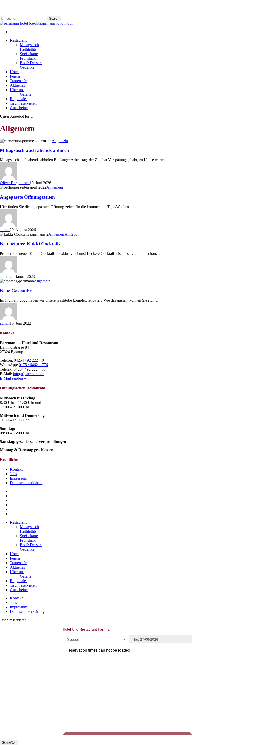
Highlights (28, 531)
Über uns (17, 572)
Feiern (15, 558)
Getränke (27, 549)
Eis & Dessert (31, 545)
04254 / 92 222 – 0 (29, 360)
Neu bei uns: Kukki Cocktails (30, 243)
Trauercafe (18, 563)
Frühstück (28, 540)
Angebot (71, 234)
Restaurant (18, 522)
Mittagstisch (29, 527)
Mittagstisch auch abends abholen (34, 150)
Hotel (14, 554)
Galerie (25, 576)
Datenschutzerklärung (27, 483)
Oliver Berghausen (15, 183)
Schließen (9, 742)
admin (5, 230)
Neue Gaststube (16, 290)
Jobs (13, 474)
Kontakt (16, 469)
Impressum (18, 478)
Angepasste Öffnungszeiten (27, 197)
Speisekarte (29, 536)
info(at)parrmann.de (28, 374)
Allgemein (60, 141)
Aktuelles (17, 567)
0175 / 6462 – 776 (33, 365)
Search (54, 18)
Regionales (18, 581)
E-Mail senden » (13, 378)
